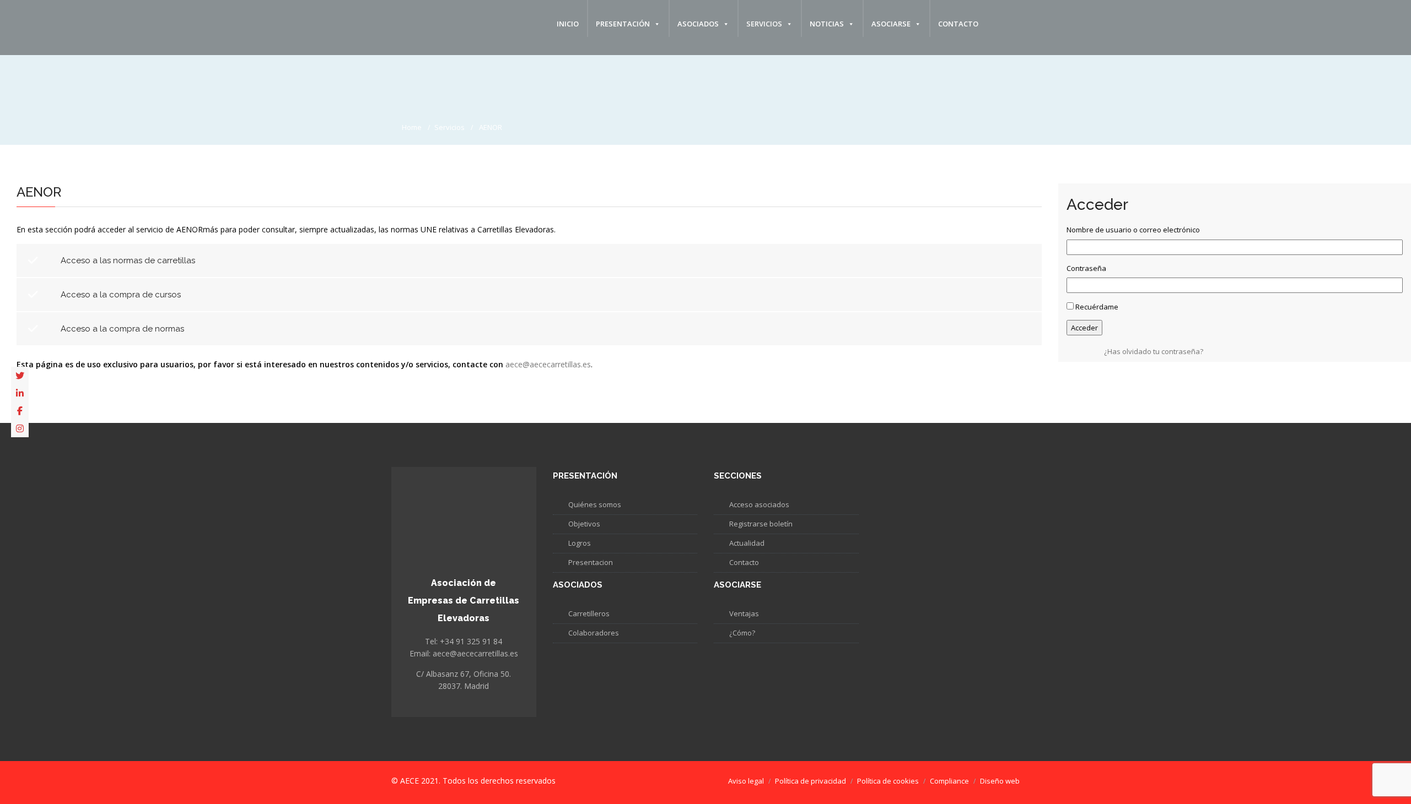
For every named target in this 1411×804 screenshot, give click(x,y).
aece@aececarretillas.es (548, 364)
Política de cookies (888, 781)
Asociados (698, 24)
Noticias (827, 24)
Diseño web (1000, 781)
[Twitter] (20, 375)
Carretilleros (589, 613)
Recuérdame (1096, 307)
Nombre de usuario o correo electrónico (1133, 230)
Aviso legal (746, 781)
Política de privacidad (810, 781)
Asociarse (891, 24)
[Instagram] (20, 428)
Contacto (958, 24)
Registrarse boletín (761, 524)
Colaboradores (593, 633)
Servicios (764, 24)
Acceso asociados (759, 504)
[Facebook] (20, 411)
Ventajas (744, 613)
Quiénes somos (594, 504)
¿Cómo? (742, 633)
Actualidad (746, 543)
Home (412, 127)
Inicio (568, 24)
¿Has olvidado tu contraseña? (1153, 351)
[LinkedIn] (20, 393)
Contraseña (1086, 268)
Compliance (949, 781)
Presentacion (590, 562)
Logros (579, 543)
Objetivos (584, 524)
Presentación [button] (623, 24)
